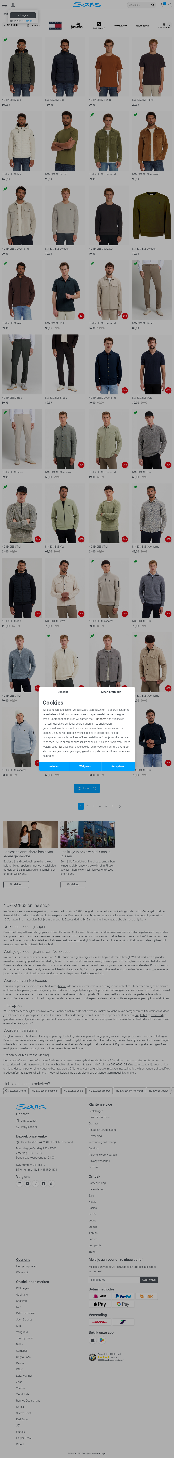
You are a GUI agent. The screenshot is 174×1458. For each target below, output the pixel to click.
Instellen (54, 766)
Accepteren (118, 766)
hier (60, 746)
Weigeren (85, 766)
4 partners (100, 719)
